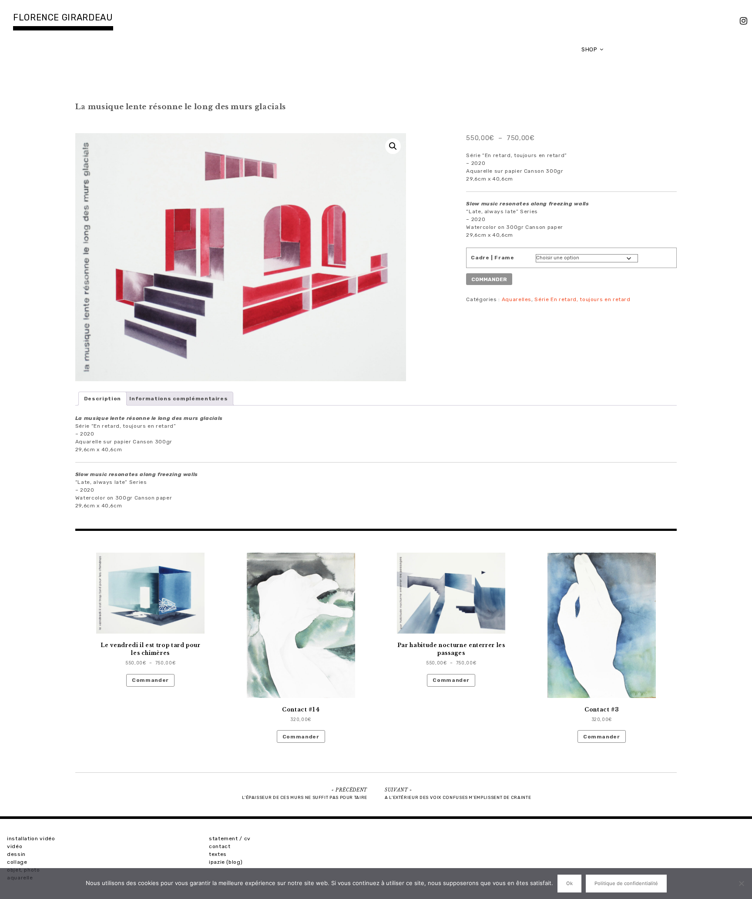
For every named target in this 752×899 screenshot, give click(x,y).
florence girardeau (63, 17)
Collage (17, 862)
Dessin (16, 854)
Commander (150, 680)
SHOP (589, 49)
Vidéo (14, 846)
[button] (393, 146)
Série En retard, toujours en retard (582, 299)
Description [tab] (102, 399)
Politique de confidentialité (626, 883)
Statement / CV (230, 838)
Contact (219, 846)
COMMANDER (489, 279)
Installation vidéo (31, 838)
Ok (569, 883)
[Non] (741, 883)
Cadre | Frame (492, 258)
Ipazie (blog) (225, 862)
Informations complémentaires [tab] (178, 399)
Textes (218, 854)
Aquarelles (516, 299)
